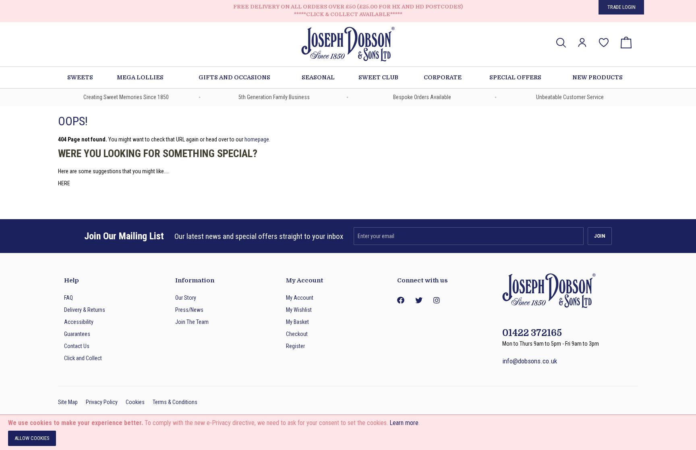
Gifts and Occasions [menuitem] (234, 77)
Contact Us (76, 346)
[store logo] (348, 45)
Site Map (68, 402)
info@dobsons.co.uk (529, 361)
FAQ (68, 297)
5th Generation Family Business (274, 97)
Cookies (135, 402)
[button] (582, 42)
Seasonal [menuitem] (318, 77)
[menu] (348, 77)
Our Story (185, 297)
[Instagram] (436, 300)
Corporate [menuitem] (443, 77)
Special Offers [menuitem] (515, 77)
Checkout (297, 334)
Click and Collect (83, 358)
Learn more (403, 423)
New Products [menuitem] (597, 77)
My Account (299, 297)
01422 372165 (532, 333)
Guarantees (77, 334)
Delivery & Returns (84, 310)
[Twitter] (418, 300)
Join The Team (192, 322)
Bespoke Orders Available (422, 97)
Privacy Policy (102, 402)
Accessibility (78, 322)
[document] (348, 432)
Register (295, 346)
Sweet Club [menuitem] (378, 77)
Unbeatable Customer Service (570, 97)
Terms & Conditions (175, 402)
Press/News (189, 310)
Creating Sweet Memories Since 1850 (126, 97)
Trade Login (621, 7)
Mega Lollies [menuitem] (140, 77)
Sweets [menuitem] (80, 77)
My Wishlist (299, 310)
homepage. (257, 139)
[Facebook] (400, 300)
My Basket (297, 322)
